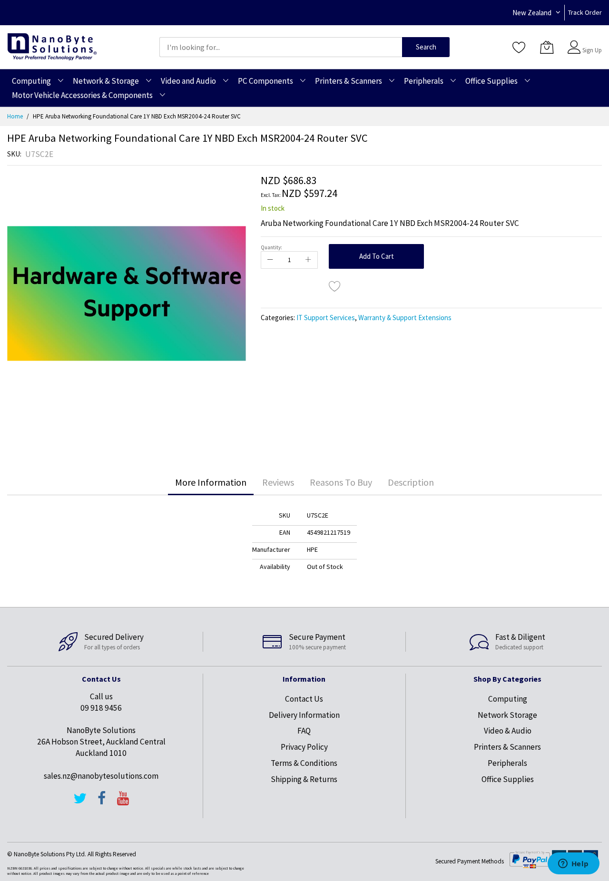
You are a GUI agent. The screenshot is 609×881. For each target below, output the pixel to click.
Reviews (278, 482)
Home (15, 116)
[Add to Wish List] (335, 286)
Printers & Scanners (507, 747)
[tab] (211, 482)
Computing (507, 699)
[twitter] (80, 802)
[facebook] (102, 802)
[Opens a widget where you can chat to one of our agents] (573, 864)
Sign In (590, 43)
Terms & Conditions (304, 763)
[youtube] (123, 802)
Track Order (585, 12)
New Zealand (531, 12)
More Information (210, 482)
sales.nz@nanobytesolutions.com (101, 776)
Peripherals (507, 763)
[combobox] (280, 47)
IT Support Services (325, 317)
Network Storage (507, 715)
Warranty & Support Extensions (405, 317)
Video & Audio (507, 730)
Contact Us (304, 699)
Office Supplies (507, 779)
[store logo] (52, 47)
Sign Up (592, 50)
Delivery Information (304, 715)
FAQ (304, 730)
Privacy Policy (304, 747)
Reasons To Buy (341, 482)
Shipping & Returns (304, 779)
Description (411, 482)
